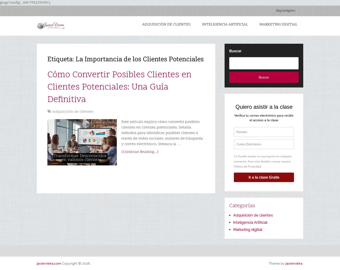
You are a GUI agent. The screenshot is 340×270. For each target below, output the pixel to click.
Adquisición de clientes (166, 24)
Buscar (235, 51)
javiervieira (294, 263)
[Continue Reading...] (139, 152)
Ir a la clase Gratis (264, 177)
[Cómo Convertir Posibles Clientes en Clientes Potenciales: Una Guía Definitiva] (82, 142)
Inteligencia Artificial (225, 24)
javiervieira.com (49, 263)
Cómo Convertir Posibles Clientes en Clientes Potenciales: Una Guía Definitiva (119, 87)
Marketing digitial (278, 24)
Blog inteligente (285, 11)
